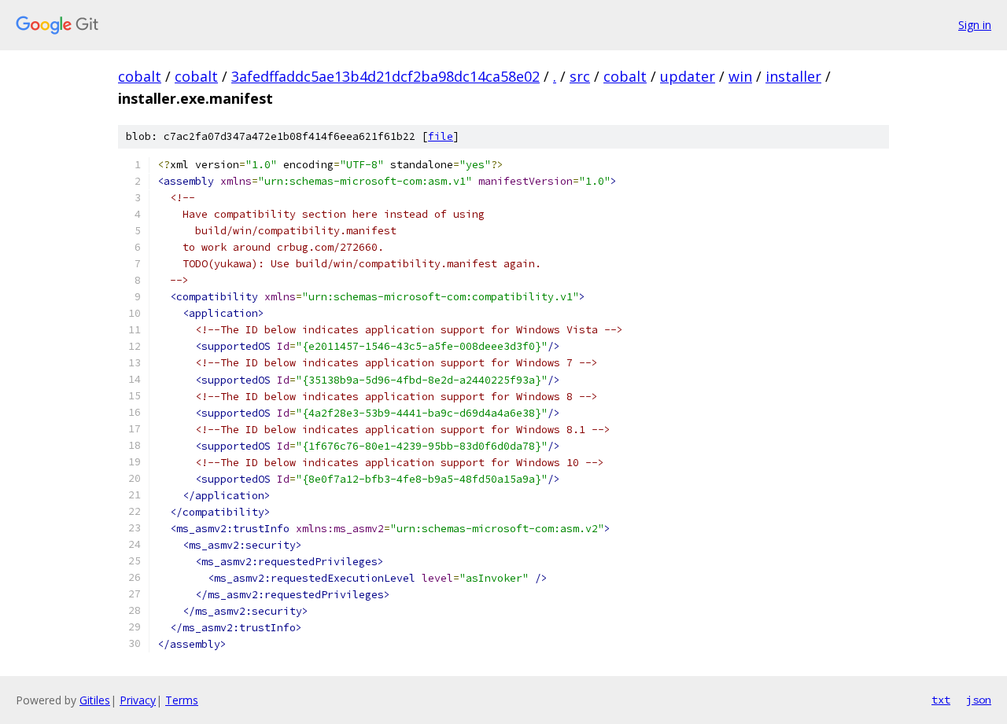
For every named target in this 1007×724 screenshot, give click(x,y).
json (978, 700)
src (580, 76)
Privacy (138, 700)
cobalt (139, 76)
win (740, 76)
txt (940, 700)
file (440, 136)
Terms (181, 700)
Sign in (974, 24)
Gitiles (94, 700)
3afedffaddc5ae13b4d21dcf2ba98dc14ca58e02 (385, 76)
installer (793, 76)
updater (687, 76)
